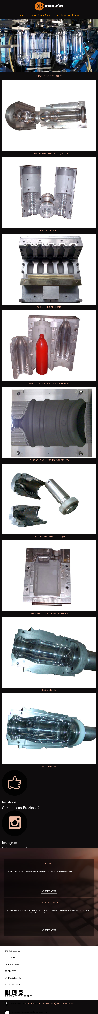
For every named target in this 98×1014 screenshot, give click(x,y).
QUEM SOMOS (12, 964)
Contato (76, 15)
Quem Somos (45, 15)
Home (21, 15)
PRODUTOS (10, 971)
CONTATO (10, 958)
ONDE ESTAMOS (13, 978)
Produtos (31, 15)
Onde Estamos (62, 15)
